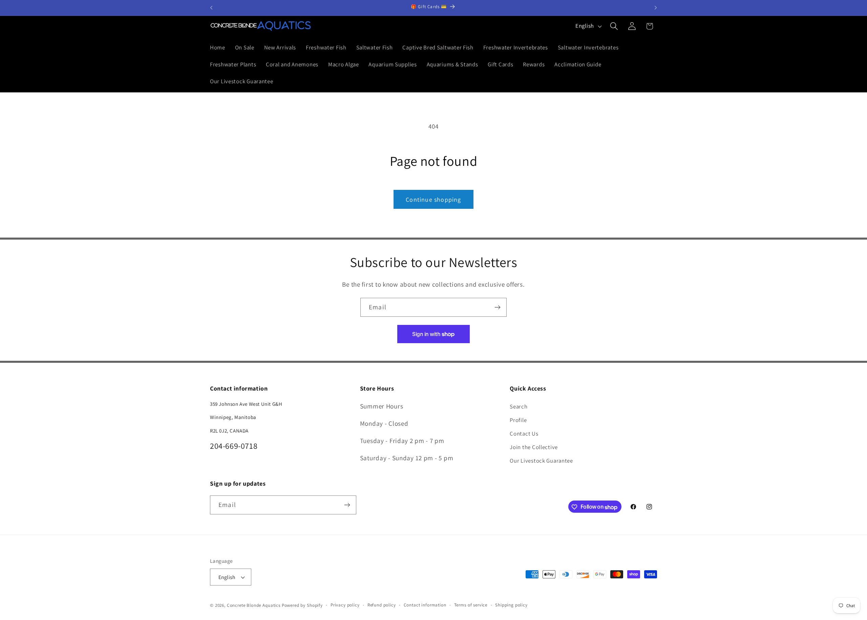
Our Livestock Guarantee (541, 460)
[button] (614, 26)
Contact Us (524, 433)
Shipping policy (511, 605)
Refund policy (381, 605)
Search (518, 406)
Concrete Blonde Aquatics (253, 605)
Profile (518, 419)
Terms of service (470, 605)
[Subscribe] (497, 307)
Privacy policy (345, 605)
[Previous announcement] (211, 8)
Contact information (425, 605)
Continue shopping (433, 199)
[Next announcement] (655, 8)
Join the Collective (534, 446)
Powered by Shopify (302, 605)
